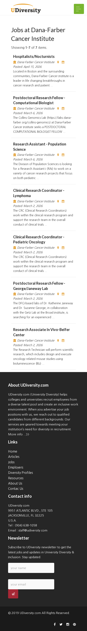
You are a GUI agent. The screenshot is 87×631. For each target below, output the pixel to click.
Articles (13, 456)
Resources (15, 478)
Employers (15, 467)
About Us (15, 483)
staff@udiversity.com (32, 530)
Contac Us (15, 488)
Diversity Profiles (20, 472)
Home (12, 451)
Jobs (11, 462)
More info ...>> (18, 434)
